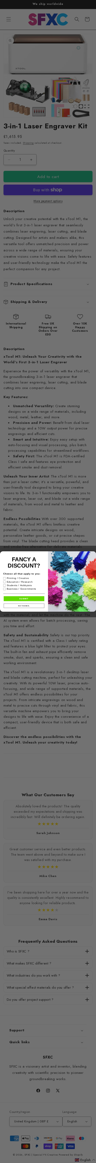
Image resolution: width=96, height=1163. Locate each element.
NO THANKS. (24, 606)
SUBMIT (23, 599)
